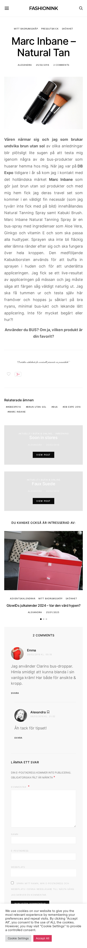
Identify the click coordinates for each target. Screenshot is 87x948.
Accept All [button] (42, 938)
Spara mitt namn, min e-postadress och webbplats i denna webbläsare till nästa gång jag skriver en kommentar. (42, 889)
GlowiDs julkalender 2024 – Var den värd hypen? (43, 605)
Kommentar (19, 787)
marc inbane (17, 411)
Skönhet (67, 28)
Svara (15, 693)
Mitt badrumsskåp (26, 28)
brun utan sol (36, 407)
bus (55, 407)
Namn (14, 834)
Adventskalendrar (22, 598)
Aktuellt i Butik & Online (35, 433)
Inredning (62, 433)
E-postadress (20, 850)
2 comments (61, 65)
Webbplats (18, 867)
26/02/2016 (52, 491)
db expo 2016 (72, 407)
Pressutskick (49, 28)
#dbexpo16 (14, 407)
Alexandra (25, 65)
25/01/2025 (52, 612)
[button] (40, 619)
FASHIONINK (43, 8)
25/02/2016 (42, 65)
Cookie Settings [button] (18, 938)
